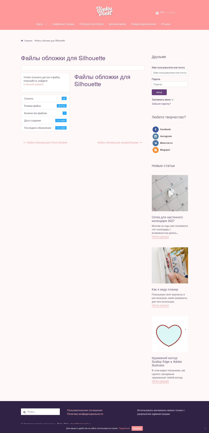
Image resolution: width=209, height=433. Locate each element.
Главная (28, 40)
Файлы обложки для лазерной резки (117, 142)
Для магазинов (117, 24)
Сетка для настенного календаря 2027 (167, 219)
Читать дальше (160, 236)
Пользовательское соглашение (85, 410)
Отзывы (165, 24)
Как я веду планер (165, 289)
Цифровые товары (63, 24)
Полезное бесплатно (91, 24)
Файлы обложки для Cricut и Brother (47, 142)
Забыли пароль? (161, 103)
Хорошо (137, 428)
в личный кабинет (34, 84)
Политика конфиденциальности (85, 414)
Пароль (156, 79)
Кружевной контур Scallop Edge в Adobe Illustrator (167, 361)
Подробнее (124, 428)
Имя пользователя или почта (168, 67)
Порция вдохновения (143, 24)
